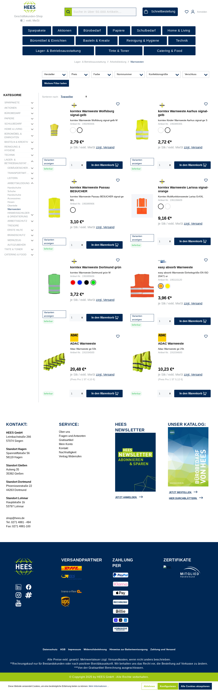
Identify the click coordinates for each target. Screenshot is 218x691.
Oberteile (12, 205)
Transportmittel (18, 173)
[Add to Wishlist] (117, 104)
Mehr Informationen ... (99, 686)
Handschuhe (14, 187)
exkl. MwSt (32, 20)
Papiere (9, 118)
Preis (74, 74)
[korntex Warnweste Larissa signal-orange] (142, 205)
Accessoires (13, 198)
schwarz (86, 283)
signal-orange (73, 130)
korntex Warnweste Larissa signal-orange (183, 189)
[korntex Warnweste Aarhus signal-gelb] (142, 129)
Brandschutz (16, 235)
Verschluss (190, 74)
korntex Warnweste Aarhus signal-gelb (183, 113)
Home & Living (13, 129)
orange (160, 287)
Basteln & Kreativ (16, 142)
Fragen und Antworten (72, 435)
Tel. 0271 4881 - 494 (18, 522)
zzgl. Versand (105, 147)
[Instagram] (19, 597)
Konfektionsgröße (158, 74)
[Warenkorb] (211, 10)
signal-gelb (80, 131)
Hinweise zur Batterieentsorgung (129, 649)
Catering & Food (15, 254)
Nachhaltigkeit (67, 452)
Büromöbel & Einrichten (13, 135)
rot (72, 282)
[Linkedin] (19, 589)
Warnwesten (14, 209)
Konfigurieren (168, 686)
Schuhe (11, 191)
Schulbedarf (13, 123)
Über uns (64, 431)
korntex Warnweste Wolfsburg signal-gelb (92, 113)
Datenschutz (50, 649)
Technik (9, 155)
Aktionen (10, 107)
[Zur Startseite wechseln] (29, 7)
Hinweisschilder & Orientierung (18, 215)
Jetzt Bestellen (180, 492)
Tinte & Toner (13, 249)
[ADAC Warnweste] (54, 361)
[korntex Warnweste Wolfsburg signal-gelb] (54, 129)
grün (93, 283)
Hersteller (49, 74)
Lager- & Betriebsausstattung (17, 161)
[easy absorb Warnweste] (142, 285)
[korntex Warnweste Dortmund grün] (54, 283)
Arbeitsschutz (17, 221)
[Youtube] (18, 605)
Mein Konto (66, 444)
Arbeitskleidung (18, 183)
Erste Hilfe (15, 230)
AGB (62, 649)
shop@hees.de (15, 518)
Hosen (10, 202)
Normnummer (124, 74)
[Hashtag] (28, 597)
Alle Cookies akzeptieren (195, 686)
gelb (167, 286)
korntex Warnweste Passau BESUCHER (90, 189)
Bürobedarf (12, 113)
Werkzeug (14, 240)
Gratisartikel (66, 440)
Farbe (97, 74)
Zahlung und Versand (162, 649)
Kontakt (63, 448)
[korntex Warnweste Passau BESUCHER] (54, 207)
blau (79, 283)
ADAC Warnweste (83, 343)
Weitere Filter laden (55, 83)
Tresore (13, 225)
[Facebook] (28, 589)
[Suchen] (68, 12)
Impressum (74, 649)
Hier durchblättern (183, 498)
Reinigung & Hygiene (12, 148)
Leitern (12, 178)
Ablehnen (149, 686)
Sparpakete (12, 102)
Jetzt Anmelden (126, 497)
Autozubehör (16, 244)
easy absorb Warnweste (175, 267)
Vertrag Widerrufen (70, 456)
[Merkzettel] (187, 12)
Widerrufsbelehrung (95, 649)
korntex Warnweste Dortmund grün (95, 267)
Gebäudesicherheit (18, 167)
